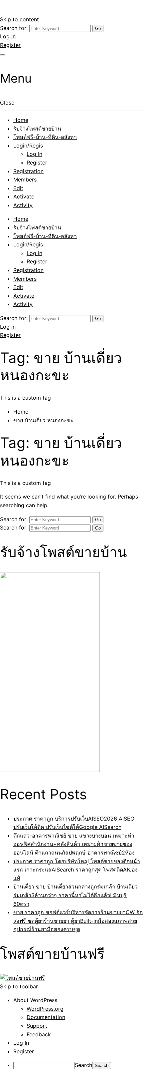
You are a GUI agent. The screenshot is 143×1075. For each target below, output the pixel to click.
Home (20, 120)
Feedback (39, 1034)
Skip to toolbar (19, 986)
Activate (23, 196)
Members (25, 179)
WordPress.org (45, 1008)
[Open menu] (2, 55)
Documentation (46, 1017)
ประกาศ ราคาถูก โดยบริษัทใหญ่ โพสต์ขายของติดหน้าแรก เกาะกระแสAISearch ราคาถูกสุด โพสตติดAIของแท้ (76, 870)
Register (10, 45)
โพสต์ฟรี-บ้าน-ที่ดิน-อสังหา (45, 137)
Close (7, 102)
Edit (18, 188)
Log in (8, 36)
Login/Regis (28, 145)
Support (37, 1025)
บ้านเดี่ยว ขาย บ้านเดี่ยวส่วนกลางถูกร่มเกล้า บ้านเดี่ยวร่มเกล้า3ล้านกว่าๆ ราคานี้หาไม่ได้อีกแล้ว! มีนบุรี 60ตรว (75, 895)
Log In (34, 154)
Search (83, 1065)
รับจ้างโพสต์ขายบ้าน (37, 128)
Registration (28, 171)
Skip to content (19, 19)
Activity (23, 205)
